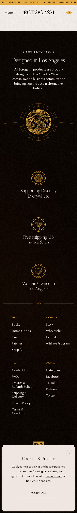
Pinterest (52, 389)
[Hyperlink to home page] (38, 12)
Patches (17, 343)
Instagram (53, 370)
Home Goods (21, 331)
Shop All (17, 350)
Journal (51, 337)
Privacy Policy (21, 403)
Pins (14, 337)
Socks (16, 324)
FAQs (15, 376)
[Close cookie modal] (69, 453)
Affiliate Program (58, 343)
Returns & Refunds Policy (22, 384)
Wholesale (53, 331)
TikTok (50, 383)
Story (50, 324)
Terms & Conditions (20, 411)
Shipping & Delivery (19, 394)
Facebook (52, 376)
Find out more (54, 476)
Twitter (51, 395)
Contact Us (20, 370)
